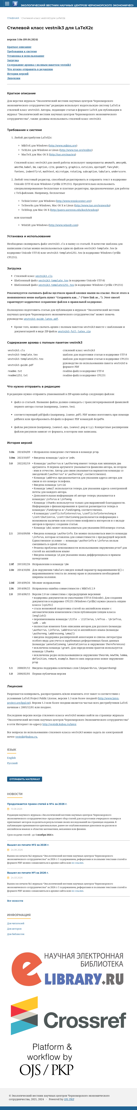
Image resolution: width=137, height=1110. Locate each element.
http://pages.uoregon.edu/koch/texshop (74, 210)
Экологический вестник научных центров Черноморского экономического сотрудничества (63, 5)
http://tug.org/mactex (62, 154)
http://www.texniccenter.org (74, 201)
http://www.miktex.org (62, 145)
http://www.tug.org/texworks (92, 205)
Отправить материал (24, 779)
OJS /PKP (69, 1099)
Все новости (15, 900)
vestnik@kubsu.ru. (26, 736)
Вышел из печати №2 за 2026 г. (28, 844)
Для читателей (15, 923)
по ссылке (77, 862)
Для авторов (14, 928)
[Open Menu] (7, 3)
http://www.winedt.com (63, 225)
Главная (13, 18)
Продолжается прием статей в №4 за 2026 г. (37, 804)
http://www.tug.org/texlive (76, 150)
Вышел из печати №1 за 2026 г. (28, 872)
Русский (12, 763)
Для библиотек (15, 934)
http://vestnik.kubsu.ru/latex (59, 724)
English (11, 757)
